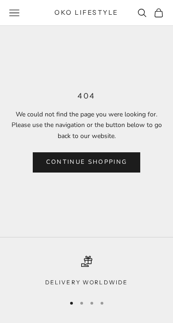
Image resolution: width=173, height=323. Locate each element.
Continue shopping (86, 162)
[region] (86, 271)
